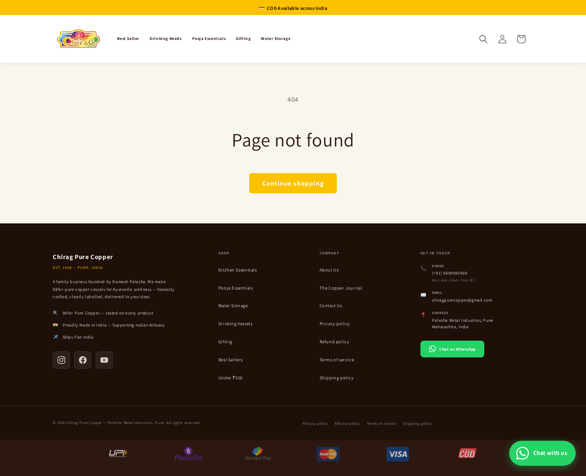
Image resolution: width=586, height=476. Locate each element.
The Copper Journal (341, 288)
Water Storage (233, 305)
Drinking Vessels (235, 323)
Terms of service (337, 360)
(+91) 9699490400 (450, 273)
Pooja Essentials (235, 288)
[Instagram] (61, 360)
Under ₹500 (230, 378)
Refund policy (335, 342)
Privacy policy (335, 323)
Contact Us (331, 305)
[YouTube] (104, 360)
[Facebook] (82, 360)
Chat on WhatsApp (457, 349)
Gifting (225, 342)
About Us (329, 270)
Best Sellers (230, 360)
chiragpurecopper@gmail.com (462, 300)
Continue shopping (293, 183)
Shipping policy (337, 378)
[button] (483, 39)
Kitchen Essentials (237, 270)
